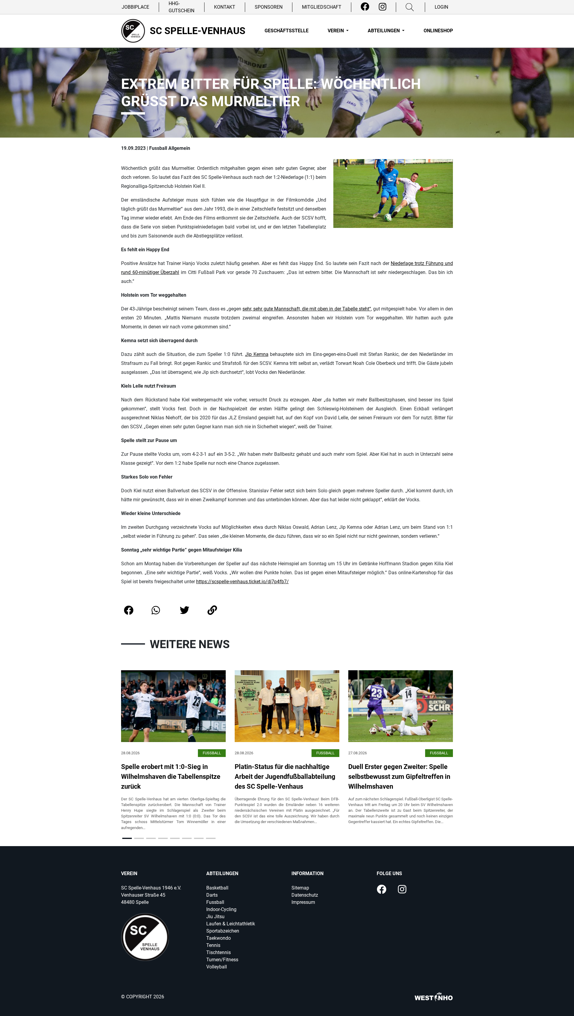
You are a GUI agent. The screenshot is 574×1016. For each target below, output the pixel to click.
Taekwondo (218, 938)
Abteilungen (384, 30)
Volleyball (216, 967)
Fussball (215, 902)
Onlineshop (438, 30)
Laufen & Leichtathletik (230, 924)
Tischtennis (218, 952)
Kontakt (224, 7)
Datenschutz (304, 895)
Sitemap (300, 888)
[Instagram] (382, 7)
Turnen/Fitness (222, 959)
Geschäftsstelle (287, 30)
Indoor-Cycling (221, 909)
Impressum (303, 902)
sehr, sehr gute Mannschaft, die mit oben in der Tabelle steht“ (306, 309)
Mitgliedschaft (321, 7)
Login (441, 7)
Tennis (213, 945)
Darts (212, 895)
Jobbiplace (135, 7)
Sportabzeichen (222, 931)
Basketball (217, 888)
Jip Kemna (256, 354)
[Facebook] (365, 7)
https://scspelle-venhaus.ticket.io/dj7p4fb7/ (242, 581)
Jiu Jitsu (215, 916)
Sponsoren (269, 7)
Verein (336, 30)
